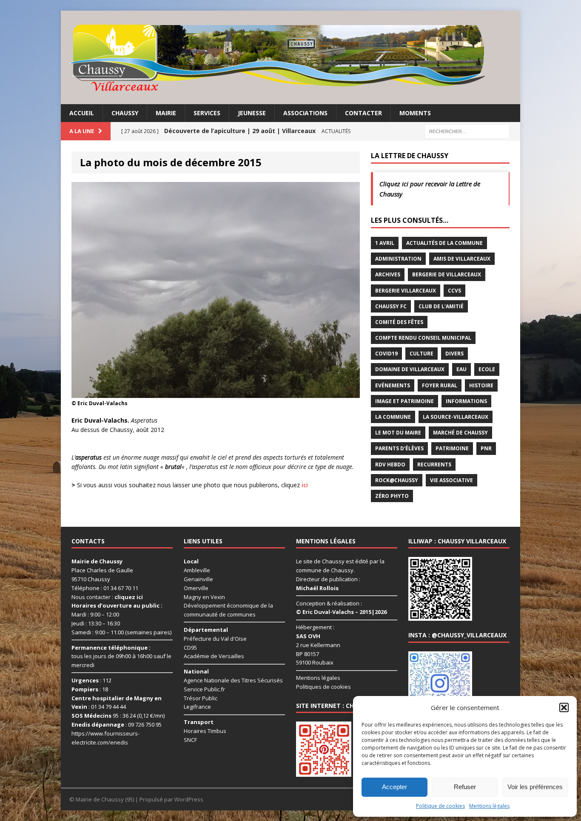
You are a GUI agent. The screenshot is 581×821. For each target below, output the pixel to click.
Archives (387, 274)
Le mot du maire (398, 432)
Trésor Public (200, 698)
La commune (393, 416)
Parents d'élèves (399, 448)
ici (305, 485)
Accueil (81, 113)
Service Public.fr (204, 689)
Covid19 (386, 353)
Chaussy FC (391, 306)
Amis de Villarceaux (461, 258)
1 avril (384, 243)
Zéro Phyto (392, 496)
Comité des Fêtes (399, 322)
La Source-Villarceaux (455, 416)
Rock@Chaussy (396, 480)
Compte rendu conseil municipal (423, 337)
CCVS (454, 290)
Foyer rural (439, 385)
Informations (466, 401)
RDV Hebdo (390, 464)
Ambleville (197, 570)
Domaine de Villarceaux (409, 369)
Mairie (166, 113)
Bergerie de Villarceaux (446, 274)
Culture (421, 353)
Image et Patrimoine (404, 401)
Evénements (392, 385)
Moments (415, 113)
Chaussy (124, 113)
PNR (486, 448)
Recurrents (434, 464)
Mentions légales (489, 806)
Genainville (198, 579)
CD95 (190, 647)
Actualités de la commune (444, 243)
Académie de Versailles (214, 656)
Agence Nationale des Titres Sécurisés (233, 680)
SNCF (190, 740)
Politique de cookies (440, 806)
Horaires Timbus (205, 731)
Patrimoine (452, 448)
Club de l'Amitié (441, 306)
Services (207, 113)
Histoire (481, 385)
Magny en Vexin (204, 597)
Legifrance (197, 706)
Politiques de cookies (323, 686)
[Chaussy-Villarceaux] (290, 57)
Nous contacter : (107, 597)
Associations (305, 113)
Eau (461, 369)
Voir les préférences (535, 786)
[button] (564, 707)
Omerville (196, 588)
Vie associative (451, 480)
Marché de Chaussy (460, 432)
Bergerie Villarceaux (405, 290)
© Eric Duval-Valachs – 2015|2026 (341, 612)
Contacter (363, 113)
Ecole (486, 369)
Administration (398, 258)
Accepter (394, 786)
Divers (454, 353)
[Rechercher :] (467, 131)
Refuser (465, 786)
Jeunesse (252, 113)
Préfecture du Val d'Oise (215, 638)
